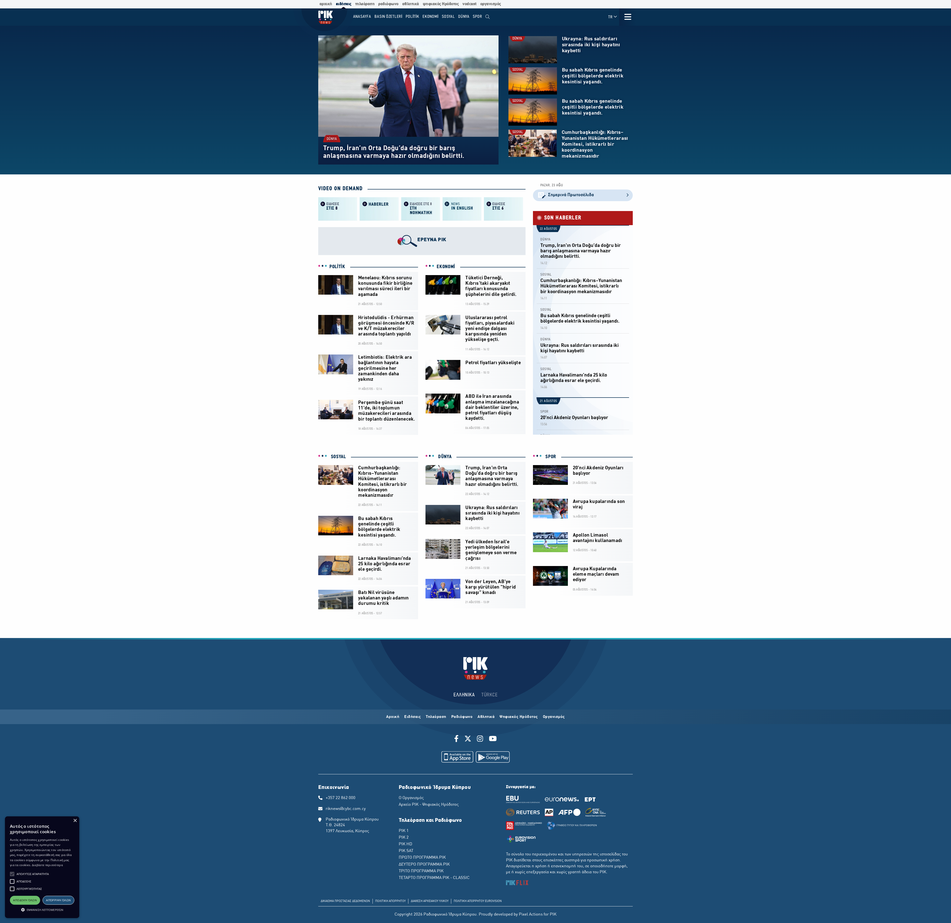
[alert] (42, 867)
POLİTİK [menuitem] (412, 17)
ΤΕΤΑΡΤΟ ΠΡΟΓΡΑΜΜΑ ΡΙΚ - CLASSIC (434, 878)
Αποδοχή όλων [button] (25, 900)
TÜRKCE (489, 695)
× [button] (75, 821)
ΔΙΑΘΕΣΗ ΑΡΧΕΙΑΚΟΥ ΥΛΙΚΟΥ (430, 901)
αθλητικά (410, 4)
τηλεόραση (365, 4)
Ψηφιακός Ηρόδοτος (519, 717)
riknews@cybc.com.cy (346, 809)
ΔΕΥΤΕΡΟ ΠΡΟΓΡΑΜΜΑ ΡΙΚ (424, 865)
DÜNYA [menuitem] (464, 17)
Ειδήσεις (412, 717)
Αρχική (392, 717)
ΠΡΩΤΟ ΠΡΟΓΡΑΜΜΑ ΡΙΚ (422, 858)
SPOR (544, 412)
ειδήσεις (343, 4)
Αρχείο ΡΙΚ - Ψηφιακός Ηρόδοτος (429, 805)
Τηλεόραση (436, 717)
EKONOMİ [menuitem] (430, 17)
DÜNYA (332, 139)
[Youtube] (493, 739)
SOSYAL (517, 70)
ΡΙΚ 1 (404, 831)
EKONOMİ (446, 266)
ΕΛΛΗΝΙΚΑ (464, 695)
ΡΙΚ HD (405, 844)
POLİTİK (337, 266)
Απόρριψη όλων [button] (58, 900)
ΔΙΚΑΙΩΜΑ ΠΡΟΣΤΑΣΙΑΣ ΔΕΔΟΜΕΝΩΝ (345, 901)
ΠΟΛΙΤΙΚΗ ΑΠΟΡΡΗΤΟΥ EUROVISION (478, 901)
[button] (12, 874)
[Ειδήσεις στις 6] (503, 208)
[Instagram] (480, 739)
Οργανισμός (554, 717)
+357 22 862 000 (340, 798)
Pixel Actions (531, 915)
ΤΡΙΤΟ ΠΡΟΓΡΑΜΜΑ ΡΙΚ (421, 871)
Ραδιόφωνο (462, 717)
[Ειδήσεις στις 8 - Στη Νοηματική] (420, 208)
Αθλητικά (486, 717)
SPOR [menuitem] (477, 17)
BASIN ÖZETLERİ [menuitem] (388, 17)
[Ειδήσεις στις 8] (337, 208)
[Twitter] (467, 739)
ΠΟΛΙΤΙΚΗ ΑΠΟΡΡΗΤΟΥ (390, 901)
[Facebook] (457, 739)
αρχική (325, 4)
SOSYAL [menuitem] (448, 17)
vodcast (469, 4)
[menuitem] (487, 17)
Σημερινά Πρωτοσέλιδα (571, 195)
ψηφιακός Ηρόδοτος (441, 4)
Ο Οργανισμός (411, 798)
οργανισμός (490, 4)
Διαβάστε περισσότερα (47, 865)
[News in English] (462, 208)
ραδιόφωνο (388, 4)
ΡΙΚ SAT (406, 851)
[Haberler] (379, 208)
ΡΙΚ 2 (404, 838)
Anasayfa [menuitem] (362, 17)
